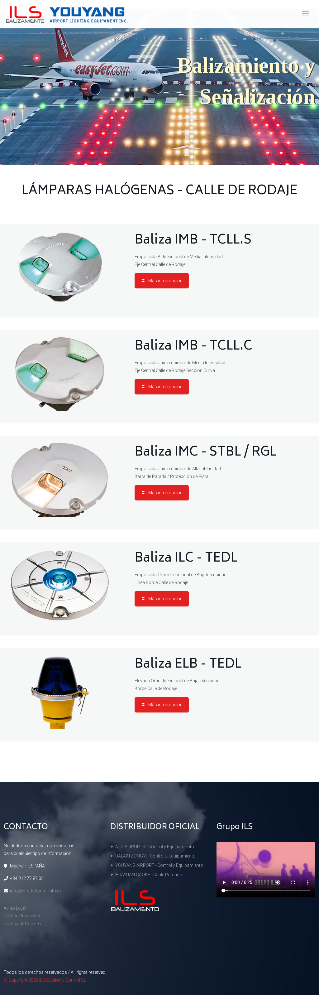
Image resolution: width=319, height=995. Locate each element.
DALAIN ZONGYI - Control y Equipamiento (155, 855)
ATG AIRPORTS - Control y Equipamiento (154, 846)
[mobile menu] (305, 14)
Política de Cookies (22, 923)
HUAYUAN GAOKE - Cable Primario (148, 874)
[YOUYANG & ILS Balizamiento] (66, 14)
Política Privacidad (22, 915)
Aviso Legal (15, 908)
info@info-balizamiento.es (36, 890)
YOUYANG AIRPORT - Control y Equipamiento (159, 865)
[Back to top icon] (289, 982)
